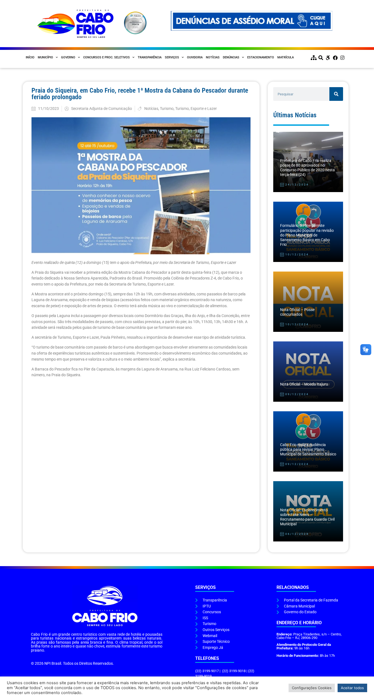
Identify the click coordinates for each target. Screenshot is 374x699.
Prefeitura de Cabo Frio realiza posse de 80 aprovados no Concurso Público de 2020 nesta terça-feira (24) (307, 167)
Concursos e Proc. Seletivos (106, 57)
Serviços (172, 57)
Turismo (167, 108)
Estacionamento (260, 57)
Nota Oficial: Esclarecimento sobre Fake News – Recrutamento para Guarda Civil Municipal (307, 517)
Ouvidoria (195, 57)
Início (30, 57)
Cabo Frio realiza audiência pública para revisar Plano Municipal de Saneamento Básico (308, 450)
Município (45, 57)
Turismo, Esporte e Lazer (196, 108)
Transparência (150, 57)
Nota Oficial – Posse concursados (297, 312)
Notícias (213, 57)
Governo (68, 57)
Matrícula (285, 57)
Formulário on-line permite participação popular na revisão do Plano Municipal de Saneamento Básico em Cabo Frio (307, 235)
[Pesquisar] (336, 94)
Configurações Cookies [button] (312, 688)
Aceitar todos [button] (352, 688)
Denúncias (231, 57)
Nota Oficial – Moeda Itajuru (304, 384)
